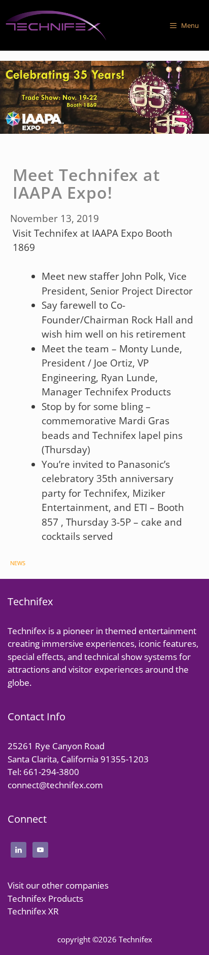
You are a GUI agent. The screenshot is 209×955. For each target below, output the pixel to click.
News (17, 563)
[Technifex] (56, 25)
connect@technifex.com (55, 785)
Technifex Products (45, 898)
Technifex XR (33, 911)
